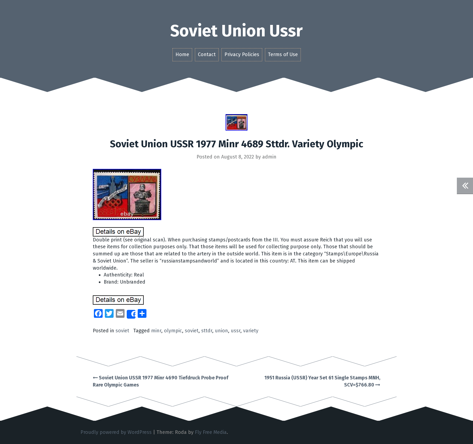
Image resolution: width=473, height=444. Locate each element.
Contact (207, 54)
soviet (122, 331)
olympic (173, 331)
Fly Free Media (211, 432)
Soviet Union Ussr (236, 31)
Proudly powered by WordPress (116, 432)
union (221, 331)
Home (182, 54)
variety (250, 331)
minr (156, 331)
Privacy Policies (241, 54)
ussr (235, 331)
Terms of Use (283, 54)
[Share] (131, 314)
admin (269, 157)
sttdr (206, 331)
